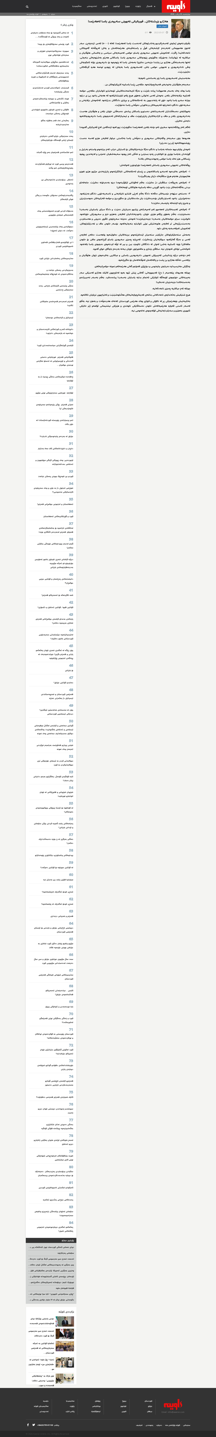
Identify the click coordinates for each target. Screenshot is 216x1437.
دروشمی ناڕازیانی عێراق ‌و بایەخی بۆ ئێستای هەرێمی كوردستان (53, 930)
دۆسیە (46, 1401)
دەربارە (53, 14)
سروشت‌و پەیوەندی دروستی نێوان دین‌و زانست (55, 1111)
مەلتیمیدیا (70, 1401)
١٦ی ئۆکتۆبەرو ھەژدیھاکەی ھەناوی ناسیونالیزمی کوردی (57, 244)
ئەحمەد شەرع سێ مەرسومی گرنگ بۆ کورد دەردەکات (51, 1259)
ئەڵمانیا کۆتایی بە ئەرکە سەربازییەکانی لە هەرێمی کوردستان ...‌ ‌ (42, 1348)
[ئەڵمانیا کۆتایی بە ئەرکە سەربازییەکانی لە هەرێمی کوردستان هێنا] (65, 1346)
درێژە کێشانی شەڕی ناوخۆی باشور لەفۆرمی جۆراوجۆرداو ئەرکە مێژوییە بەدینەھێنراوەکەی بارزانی (54, 563)
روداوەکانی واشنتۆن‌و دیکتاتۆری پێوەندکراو (54, 855)
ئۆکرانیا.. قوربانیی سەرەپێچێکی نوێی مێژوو (54, 393)
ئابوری (105, 6)
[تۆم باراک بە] (65, 1379)
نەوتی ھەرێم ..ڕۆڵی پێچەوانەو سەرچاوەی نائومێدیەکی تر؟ (54, 406)
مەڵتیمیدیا (76, 6)
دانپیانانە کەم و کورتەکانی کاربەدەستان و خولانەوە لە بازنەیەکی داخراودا (55, 331)
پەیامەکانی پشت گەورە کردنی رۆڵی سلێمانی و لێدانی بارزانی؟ (53, 825)
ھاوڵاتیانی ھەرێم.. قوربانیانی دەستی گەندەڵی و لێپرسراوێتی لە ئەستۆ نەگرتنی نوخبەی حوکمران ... (54, 361)
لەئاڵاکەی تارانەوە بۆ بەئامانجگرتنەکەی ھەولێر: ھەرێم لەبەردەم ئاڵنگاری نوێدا (56, 530)
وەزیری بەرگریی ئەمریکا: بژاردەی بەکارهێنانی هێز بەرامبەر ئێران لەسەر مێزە (40, 1270)
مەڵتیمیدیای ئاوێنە (41, 1406)
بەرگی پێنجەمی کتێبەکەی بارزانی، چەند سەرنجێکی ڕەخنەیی (56, 287)
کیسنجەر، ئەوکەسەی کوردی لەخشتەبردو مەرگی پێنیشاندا (51, 89)
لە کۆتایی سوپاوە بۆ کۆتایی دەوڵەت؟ (56, 867)
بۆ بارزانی (69, 670)
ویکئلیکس (96, 1406)
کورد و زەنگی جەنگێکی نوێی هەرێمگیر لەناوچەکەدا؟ (56, 1020)
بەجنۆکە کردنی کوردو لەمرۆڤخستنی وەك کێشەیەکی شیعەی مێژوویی (55, 213)
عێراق (150, 1406)
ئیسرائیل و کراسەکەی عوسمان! (59, 317)
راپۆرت (138, 6)
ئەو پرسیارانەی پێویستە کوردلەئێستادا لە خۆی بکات (54, 422)
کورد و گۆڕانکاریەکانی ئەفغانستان (58, 516)
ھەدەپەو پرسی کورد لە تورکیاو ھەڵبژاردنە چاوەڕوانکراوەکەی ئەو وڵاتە (54, 166)
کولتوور (116, 6)
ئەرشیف (139, 1425)
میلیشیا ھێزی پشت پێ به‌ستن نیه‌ (58, 879)
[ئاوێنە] (176, 6)
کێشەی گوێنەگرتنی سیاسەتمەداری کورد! (55, 345)
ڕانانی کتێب (70, 1411)
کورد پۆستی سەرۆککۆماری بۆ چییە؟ (53, 44)
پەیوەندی (45, 14)
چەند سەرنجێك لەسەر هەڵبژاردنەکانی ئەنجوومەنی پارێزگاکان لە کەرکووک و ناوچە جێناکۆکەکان (50, 77)
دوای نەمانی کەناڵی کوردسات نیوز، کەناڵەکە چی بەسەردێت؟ (47, 1247)
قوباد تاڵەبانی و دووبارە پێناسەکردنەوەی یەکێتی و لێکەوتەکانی (51, 100)
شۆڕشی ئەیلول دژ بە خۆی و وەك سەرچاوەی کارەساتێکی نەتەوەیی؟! (53, 490)
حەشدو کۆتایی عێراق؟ (63, 682)
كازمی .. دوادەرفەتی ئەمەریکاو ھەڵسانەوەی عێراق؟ (59, 992)
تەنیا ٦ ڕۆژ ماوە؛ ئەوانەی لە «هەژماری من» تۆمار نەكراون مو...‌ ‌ (41, 1364)
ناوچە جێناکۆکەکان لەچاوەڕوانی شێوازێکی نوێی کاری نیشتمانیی (55, 1157)
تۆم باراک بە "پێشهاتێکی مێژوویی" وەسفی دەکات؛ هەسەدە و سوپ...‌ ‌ (43, 1380)
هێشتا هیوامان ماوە (65, 1288)
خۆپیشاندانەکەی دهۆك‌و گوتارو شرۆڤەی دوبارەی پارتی (55, 1067)
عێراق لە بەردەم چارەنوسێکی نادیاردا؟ (56, 436)
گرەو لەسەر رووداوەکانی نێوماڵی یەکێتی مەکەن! (55, 545)
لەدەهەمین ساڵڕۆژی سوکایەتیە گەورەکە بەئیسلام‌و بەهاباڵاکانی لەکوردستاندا (51, 64)
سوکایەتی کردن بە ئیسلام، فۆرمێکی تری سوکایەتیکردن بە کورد (55, 763)
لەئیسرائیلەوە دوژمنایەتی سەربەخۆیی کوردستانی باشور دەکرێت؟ (56, 636)
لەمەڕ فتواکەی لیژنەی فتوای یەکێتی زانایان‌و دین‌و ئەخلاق (53, 1142)
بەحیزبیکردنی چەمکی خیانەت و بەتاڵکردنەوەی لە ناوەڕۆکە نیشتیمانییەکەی (54, 272)
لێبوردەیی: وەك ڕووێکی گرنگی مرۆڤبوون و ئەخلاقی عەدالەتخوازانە (54, 462)
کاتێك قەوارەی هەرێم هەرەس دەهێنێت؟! (54, 1097)
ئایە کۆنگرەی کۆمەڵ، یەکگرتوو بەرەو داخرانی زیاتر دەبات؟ (53, 778)
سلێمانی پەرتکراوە (66, 1253)
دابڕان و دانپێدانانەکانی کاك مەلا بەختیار (55, 448)
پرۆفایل (97, 1401)
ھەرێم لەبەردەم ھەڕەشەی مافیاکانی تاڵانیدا (56, 303)
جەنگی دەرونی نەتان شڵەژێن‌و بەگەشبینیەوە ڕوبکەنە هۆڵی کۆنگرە (57, 1126)
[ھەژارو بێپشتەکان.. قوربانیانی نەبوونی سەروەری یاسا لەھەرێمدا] (180, 28)
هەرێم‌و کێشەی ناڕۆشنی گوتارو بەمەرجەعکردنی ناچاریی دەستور (59, 1083)
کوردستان (148, 1401)
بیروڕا (127, 6)
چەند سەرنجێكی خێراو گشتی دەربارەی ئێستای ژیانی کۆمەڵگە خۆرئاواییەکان (56, 138)
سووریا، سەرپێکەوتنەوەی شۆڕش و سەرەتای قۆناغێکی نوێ (53, 53)
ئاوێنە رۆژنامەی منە (32, 14)
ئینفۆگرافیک (95, 1411)
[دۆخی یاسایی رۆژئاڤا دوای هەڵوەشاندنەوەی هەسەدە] (65, 1321)
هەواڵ (149, 6)
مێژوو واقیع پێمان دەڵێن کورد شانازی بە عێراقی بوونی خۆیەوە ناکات (55, 945)
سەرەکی (186, 1425)
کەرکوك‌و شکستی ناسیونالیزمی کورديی (56, 1187)
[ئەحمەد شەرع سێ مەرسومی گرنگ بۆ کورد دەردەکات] (65, 1334)
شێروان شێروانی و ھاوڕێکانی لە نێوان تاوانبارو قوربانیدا (56, 794)
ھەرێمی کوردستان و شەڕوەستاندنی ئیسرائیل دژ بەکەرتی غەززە (57, 696)
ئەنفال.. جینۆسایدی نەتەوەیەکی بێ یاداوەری (57, 181)
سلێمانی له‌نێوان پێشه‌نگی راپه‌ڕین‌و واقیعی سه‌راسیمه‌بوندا (53, 1213)
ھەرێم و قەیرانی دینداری (61, 916)
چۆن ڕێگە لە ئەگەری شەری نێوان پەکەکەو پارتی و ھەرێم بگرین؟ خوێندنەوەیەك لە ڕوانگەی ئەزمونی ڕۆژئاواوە (54, 654)
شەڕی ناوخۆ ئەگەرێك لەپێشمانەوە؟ (57, 892)
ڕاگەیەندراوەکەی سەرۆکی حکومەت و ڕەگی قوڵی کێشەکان (54, 197)
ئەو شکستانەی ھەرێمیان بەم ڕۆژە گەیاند (54, 152)
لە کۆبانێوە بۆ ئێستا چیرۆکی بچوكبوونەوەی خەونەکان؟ (54, 810)
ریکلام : (48, 1425)
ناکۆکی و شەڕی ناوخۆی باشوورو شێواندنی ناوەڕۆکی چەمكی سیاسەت (50, 111)
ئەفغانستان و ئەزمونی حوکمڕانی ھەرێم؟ (55, 504)
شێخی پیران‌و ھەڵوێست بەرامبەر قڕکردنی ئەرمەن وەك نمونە (55, 747)
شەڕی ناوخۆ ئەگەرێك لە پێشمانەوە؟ (57, 904)
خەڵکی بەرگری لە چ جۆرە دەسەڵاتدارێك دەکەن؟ (56, 841)
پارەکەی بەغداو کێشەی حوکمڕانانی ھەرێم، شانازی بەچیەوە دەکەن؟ (54, 621)
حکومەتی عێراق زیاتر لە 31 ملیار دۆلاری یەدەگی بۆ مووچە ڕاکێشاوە (44, 1299)
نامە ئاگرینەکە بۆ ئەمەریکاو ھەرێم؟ (57, 595)
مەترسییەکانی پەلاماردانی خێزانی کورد (56, 258)
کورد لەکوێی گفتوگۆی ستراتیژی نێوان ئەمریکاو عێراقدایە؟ (56, 1051)
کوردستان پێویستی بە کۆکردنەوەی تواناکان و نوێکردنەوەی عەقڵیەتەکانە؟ (54, 1036)
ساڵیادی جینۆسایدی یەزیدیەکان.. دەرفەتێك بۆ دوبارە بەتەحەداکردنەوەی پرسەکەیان (54, 1173)
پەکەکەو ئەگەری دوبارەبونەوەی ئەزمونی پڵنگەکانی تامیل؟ (55, 1229)
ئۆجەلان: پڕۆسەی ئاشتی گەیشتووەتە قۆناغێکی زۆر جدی (49, 1276)
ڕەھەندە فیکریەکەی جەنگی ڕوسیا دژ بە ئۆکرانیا (55, 378)
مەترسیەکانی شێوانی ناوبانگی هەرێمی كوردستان (56, 977)
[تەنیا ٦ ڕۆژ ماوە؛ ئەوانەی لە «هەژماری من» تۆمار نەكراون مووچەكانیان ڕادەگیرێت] (65, 1362)
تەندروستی (92, 6)
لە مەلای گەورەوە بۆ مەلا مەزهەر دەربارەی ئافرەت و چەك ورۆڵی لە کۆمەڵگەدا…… (50, 34)
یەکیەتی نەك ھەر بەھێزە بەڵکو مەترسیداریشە (55, 122)
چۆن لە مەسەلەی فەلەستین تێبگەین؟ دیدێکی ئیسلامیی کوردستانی (56, 712)
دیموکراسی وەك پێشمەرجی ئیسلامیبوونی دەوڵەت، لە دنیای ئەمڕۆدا (54, 228)
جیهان (149, 1411)
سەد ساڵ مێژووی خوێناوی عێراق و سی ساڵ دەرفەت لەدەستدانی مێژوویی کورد (53, 961)
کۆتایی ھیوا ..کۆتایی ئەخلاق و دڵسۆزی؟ (55, 607)
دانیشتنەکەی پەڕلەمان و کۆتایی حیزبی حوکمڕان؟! (56, 581)
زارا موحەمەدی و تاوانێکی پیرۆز (59, 1006)
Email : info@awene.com (173, 1412)
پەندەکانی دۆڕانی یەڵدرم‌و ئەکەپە (58, 1200)
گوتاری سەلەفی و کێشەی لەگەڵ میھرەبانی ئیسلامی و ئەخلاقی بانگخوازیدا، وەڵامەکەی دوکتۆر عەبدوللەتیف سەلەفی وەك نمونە (53, 729)
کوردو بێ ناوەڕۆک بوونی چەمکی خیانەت (55, 476)
